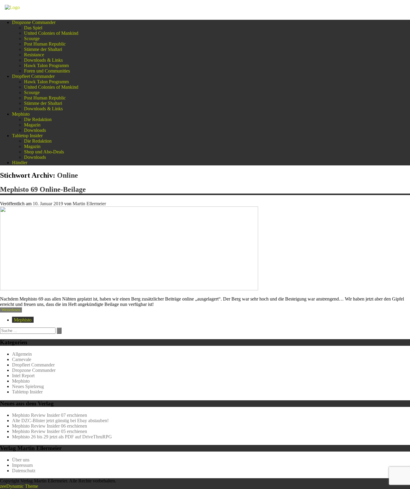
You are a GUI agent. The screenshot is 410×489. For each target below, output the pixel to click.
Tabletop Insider (27, 135)
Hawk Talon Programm (46, 65)
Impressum (22, 465)
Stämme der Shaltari (43, 49)
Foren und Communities (47, 70)
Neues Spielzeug (28, 386)
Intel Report (23, 375)
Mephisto (21, 114)
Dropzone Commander (34, 22)
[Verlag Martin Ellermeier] (12, 7)
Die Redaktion (38, 119)
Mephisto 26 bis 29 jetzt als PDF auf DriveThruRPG (62, 436)
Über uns (20, 459)
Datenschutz (23, 470)
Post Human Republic (45, 43)
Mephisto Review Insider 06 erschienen (49, 425)
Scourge (32, 38)
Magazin (32, 124)
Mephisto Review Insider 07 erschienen (49, 415)
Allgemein (22, 354)
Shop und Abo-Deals (44, 151)
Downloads (35, 130)
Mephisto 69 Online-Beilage (43, 189)
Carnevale (21, 359)
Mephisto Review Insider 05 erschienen (49, 431)
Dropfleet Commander (33, 76)
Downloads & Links (43, 60)
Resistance (34, 54)
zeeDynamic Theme (19, 486)
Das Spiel (33, 27)
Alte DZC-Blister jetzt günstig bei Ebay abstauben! (60, 420)
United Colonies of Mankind (51, 33)
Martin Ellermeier (89, 203)
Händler (19, 162)
